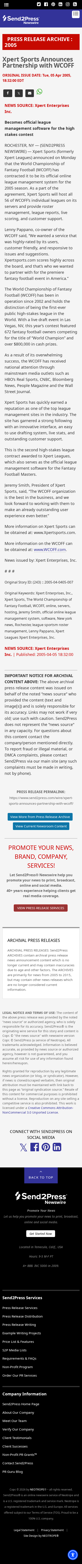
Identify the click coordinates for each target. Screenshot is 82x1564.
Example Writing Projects (21, 1333)
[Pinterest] (53, 4)
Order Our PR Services (19, 1375)
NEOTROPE (37, 1489)
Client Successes (15, 1446)
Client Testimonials (16, 1438)
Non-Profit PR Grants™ (19, 1454)
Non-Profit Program (17, 1367)
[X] (39, 4)
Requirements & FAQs (19, 1358)
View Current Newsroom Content (41, 826)
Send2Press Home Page (20, 1404)
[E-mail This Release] (29, 93)
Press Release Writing (19, 1324)
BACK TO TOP (41, 1177)
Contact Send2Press (17, 1463)
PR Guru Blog (12, 1471)
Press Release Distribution (22, 1316)
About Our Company (18, 1412)
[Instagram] (68, 4)
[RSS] (75, 4)
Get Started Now (41, 1234)
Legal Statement (24, 1530)
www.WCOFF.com (50, 549)
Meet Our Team (14, 1421)
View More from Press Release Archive (40, 817)
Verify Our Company (18, 1429)
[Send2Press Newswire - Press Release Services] (22, 22)
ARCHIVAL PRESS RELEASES (33, 940)
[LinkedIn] (61, 4)
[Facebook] (46, 4)
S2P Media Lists (14, 1350)
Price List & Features (18, 1341)
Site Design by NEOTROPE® (41, 1536)
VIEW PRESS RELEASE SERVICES (40, 908)
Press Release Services (19, 1308)
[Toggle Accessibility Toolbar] (73, 1555)
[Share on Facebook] (7, 93)
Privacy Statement (52, 1530)
